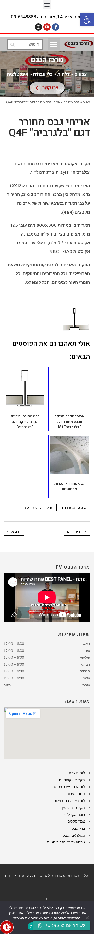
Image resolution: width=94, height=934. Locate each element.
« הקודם (77, 531)
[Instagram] (38, 27)
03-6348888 (23, 17)
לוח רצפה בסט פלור (69, 800)
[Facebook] (55, 27)
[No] (87, 917)
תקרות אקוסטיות (72, 780)
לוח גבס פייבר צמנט (69, 786)
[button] (87, 19)
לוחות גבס (77, 773)
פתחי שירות (75, 793)
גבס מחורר (74, 507)
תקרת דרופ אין (73, 807)
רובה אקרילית (74, 814)
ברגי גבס (78, 828)
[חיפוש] (12, 44)
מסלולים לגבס (74, 835)
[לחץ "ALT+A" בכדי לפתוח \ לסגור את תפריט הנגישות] (7, 927)
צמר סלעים (76, 821)
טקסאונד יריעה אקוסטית (66, 842)
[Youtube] (47, 27)
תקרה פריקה (38, 507)
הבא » (14, 531)
